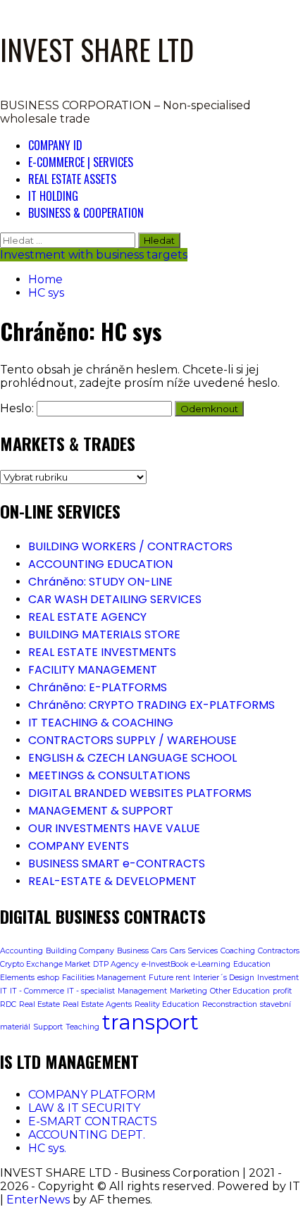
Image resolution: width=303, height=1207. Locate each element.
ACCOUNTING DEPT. (86, 1134)
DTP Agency (116, 964)
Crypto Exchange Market (45, 964)
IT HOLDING (53, 195)
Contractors (278, 950)
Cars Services (194, 950)
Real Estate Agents (97, 1004)
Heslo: (18, 408)
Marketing (188, 991)
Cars (159, 950)
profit (282, 991)
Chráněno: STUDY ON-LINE (100, 582)
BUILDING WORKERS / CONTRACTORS (130, 546)
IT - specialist (91, 991)
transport (150, 1022)
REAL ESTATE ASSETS (72, 179)
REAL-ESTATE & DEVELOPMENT (112, 881)
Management (142, 991)
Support (48, 1027)
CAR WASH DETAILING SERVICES (115, 599)
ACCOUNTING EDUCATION (100, 564)
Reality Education (167, 1004)
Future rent (169, 977)
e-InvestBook (165, 964)
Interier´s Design (223, 977)
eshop (48, 977)
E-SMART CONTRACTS (92, 1121)
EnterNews (38, 1199)
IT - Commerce (37, 991)
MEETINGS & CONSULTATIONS (109, 775)
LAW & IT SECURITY (84, 1108)
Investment (278, 977)
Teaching (82, 1027)
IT (3, 991)
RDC (8, 1004)
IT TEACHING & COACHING (100, 722)
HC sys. (47, 1148)
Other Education (240, 991)
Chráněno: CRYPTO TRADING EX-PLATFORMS (151, 705)
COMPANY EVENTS (78, 846)
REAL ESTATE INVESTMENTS (102, 652)
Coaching (238, 950)
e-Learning (210, 964)
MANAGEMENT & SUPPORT (100, 811)
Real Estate (39, 1004)
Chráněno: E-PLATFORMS (97, 687)
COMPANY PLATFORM (92, 1094)
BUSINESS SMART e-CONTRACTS (116, 863)
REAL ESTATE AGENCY (87, 617)
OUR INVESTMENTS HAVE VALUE (114, 828)
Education (252, 964)
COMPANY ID (55, 145)
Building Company (80, 950)
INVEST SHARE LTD (97, 49)
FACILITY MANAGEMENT (92, 670)
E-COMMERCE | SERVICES (80, 162)
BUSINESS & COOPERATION (86, 212)
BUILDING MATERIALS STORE (104, 634)
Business (133, 950)
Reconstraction (229, 1004)
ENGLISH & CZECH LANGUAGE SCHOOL (132, 758)
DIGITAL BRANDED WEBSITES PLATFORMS (140, 793)
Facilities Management (104, 977)
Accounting (21, 950)
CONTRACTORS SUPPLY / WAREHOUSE (132, 740)
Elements (17, 977)
